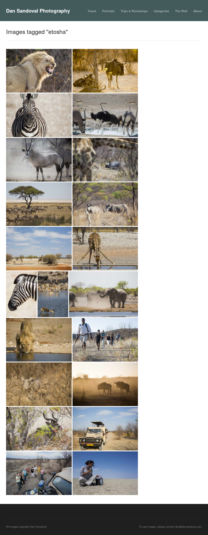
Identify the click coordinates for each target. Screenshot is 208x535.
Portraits (108, 11)
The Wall (181, 11)
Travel (92, 11)
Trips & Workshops (134, 11)
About (197, 11)
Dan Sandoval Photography (38, 10)
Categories (161, 11)
